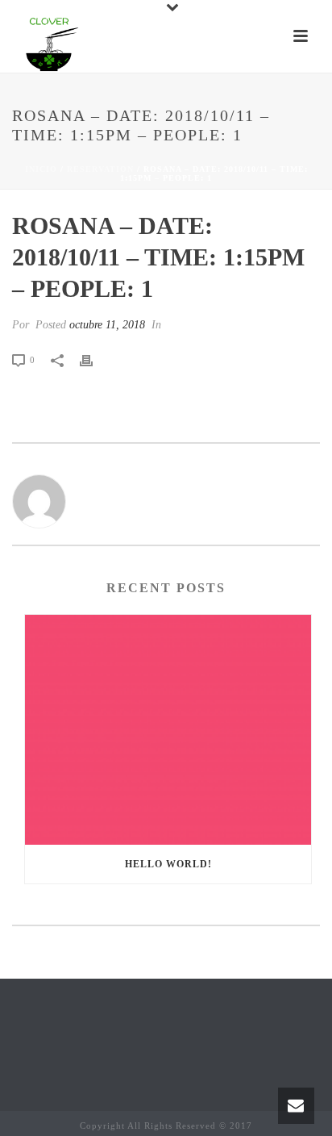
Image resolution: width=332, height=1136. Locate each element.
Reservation (100, 169)
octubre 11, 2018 (107, 325)
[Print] (94, 359)
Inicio (41, 169)
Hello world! (168, 864)
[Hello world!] (168, 730)
